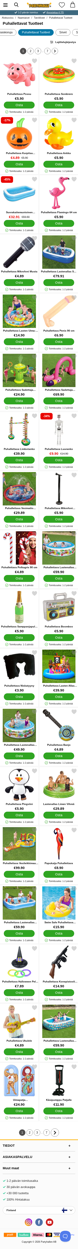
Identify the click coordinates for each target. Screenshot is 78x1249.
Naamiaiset (24, 17)
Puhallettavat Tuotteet (60, 17)
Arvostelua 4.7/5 (55, 12)
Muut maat (11, 1168)
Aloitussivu (7, 17)
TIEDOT (9, 1145)
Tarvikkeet (39, 17)
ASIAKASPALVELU (17, 1157)
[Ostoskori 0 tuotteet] (72, 5)
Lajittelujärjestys (65, 42)
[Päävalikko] (5, 5)
